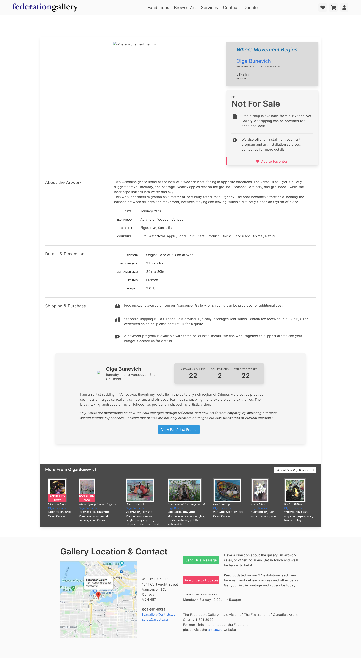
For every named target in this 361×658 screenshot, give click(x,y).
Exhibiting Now (57, 497)
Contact (231, 7)
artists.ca (215, 630)
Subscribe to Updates (201, 580)
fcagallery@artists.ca (158, 614)
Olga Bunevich (253, 61)
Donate (251, 7)
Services (209, 7)
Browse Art (185, 7)
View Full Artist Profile (178, 429)
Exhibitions (158, 7)
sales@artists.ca (155, 619)
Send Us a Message (201, 560)
